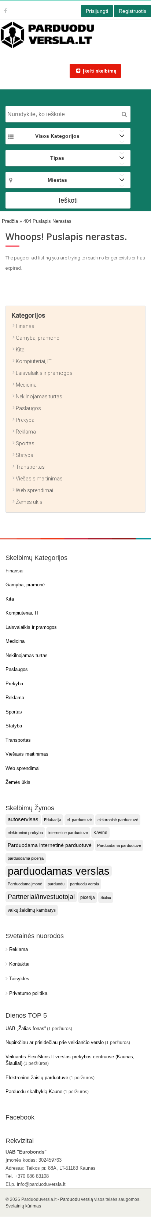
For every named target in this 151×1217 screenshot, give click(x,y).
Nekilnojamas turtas (39, 396)
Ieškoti (68, 200)
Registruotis (132, 11)
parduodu (56, 884)
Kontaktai (19, 964)
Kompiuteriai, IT (34, 361)
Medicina (26, 385)
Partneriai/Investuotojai (41, 896)
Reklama (26, 432)
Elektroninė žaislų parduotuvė (36, 1077)
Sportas (25, 443)
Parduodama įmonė (25, 884)
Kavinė (100, 832)
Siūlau (105, 897)
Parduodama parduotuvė (119, 845)
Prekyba (25, 420)
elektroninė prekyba (25, 832)
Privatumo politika (28, 993)
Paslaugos (28, 408)
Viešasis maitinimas (39, 479)
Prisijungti (97, 11)
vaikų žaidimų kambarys (32, 910)
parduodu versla (84, 884)
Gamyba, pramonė (37, 338)
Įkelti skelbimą (99, 71)
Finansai (26, 326)
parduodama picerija (26, 858)
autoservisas (23, 819)
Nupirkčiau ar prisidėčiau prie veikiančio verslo (54, 1042)
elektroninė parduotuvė (117, 820)
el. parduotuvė (79, 820)
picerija (87, 897)
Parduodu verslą (76, 1199)
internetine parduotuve (68, 832)
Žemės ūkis (29, 502)
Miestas (57, 180)
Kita (20, 350)
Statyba (24, 455)
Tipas (57, 158)
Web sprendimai (34, 490)
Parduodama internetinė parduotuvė (50, 845)
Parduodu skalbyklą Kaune (33, 1091)
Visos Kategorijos (57, 136)
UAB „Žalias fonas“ (25, 1028)
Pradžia (10, 221)
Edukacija (52, 820)
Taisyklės (19, 978)
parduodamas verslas (59, 871)
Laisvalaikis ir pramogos (44, 373)
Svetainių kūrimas (23, 1206)
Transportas (30, 467)
